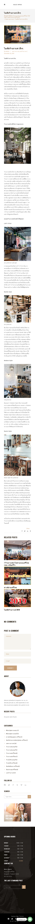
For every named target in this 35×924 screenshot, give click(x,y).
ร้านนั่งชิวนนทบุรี (11, 760)
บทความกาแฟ (9, 19)
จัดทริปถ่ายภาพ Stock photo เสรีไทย (16, 740)
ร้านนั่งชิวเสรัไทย (11, 763)
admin (8, 51)
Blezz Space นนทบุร (11, 730)
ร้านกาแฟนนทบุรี (11, 747)
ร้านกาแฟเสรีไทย (11, 753)
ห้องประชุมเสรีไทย (11, 769)
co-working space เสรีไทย (13, 737)
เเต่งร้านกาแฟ (23, 51)
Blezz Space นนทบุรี (11, 733)
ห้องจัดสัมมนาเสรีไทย (12, 766)
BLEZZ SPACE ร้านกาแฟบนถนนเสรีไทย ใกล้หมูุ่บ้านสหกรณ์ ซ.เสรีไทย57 (17, 16)
